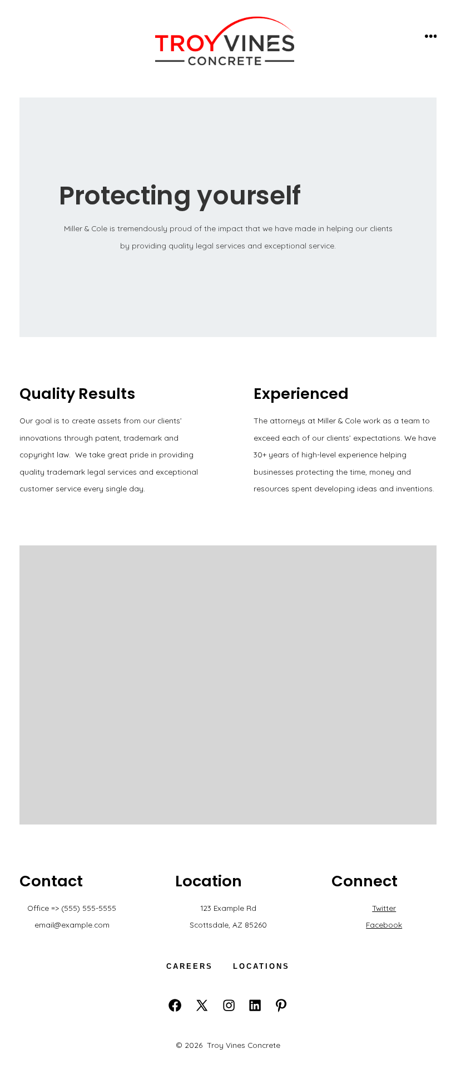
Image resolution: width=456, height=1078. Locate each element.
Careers (189, 966)
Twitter (384, 908)
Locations (261, 966)
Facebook (384, 924)
